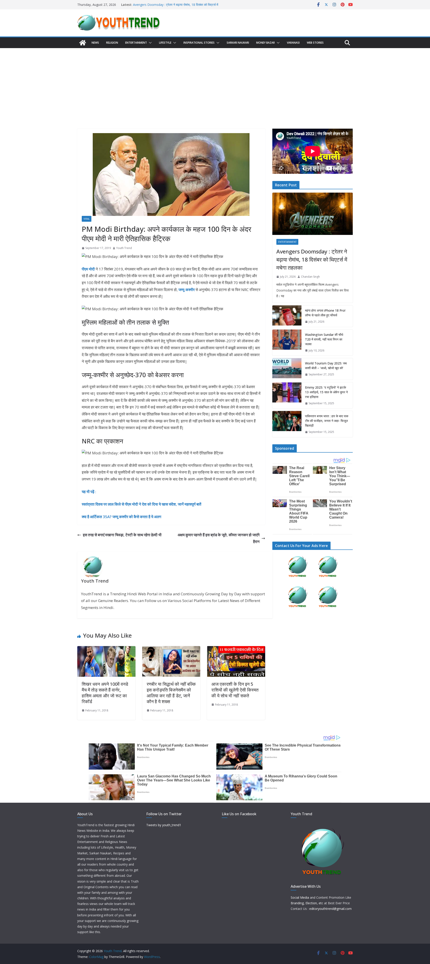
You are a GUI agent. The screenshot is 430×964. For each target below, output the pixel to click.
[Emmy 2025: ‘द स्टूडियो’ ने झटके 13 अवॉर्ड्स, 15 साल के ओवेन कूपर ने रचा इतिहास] (286, 395)
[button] (149, 42)
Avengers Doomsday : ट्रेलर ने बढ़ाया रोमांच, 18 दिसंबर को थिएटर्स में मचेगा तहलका (311, 259)
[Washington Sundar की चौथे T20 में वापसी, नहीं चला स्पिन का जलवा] (286, 343)
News (95, 43)
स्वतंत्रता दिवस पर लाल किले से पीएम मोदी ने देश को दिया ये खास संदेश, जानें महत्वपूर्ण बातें (141, 504)
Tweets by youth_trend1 (163, 825)
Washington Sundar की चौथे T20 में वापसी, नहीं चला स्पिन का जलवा (324, 339)
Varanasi (293, 43)
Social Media (300, 897)
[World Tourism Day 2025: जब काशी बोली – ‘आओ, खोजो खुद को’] (286, 369)
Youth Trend (124, 248)
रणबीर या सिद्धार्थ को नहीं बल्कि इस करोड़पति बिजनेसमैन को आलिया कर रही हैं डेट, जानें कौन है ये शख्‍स (171, 692)
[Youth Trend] (82, 42)
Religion (112, 43)
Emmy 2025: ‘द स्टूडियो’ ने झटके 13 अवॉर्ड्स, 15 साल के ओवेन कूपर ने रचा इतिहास (326, 392)
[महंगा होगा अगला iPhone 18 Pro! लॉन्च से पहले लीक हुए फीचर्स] (286, 316)
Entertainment (136, 43)
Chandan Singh (310, 277)
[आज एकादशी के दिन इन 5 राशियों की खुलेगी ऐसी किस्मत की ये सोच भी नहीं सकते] (236, 649)
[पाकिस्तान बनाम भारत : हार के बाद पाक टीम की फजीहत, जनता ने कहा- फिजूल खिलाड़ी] (286, 424)
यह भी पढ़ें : (89, 491)
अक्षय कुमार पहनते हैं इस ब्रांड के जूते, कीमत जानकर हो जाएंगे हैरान (219, 538)
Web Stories (315, 43)
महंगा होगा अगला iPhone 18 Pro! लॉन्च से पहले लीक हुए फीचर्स (325, 312)
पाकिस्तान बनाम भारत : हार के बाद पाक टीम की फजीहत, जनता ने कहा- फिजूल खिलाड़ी (326, 421)
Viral (87, 218)
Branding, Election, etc (307, 903)
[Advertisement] (215, 81)
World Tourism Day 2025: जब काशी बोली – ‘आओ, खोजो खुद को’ (326, 365)
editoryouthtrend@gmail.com (330, 909)
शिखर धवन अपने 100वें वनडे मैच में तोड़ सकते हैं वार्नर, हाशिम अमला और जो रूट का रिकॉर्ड (105, 692)
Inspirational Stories (199, 43)
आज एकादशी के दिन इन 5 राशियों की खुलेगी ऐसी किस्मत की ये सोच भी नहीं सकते (234, 690)
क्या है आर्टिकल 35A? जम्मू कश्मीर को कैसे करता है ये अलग (121, 516)
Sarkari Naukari (238, 43)
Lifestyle (165, 43)
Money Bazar (265, 43)
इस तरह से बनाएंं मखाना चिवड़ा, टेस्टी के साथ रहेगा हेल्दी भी (122, 534)
